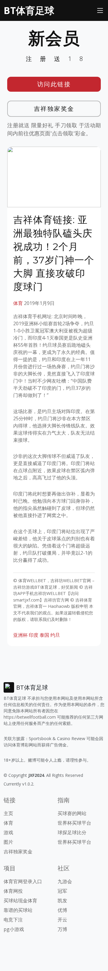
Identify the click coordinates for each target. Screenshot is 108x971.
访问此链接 (54, 84)
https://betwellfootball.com (30, 717)
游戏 (8, 832)
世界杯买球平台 (74, 823)
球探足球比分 (72, 832)
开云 (62, 919)
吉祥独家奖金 (54, 109)
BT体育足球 (29, 10)
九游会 (65, 881)
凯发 (62, 900)
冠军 (62, 891)
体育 (18, 303)
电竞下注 (13, 919)
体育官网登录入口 (23, 881)
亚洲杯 (20, 635)
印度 (33, 635)
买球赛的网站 (72, 813)
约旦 (55, 635)
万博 (62, 929)
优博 (62, 910)
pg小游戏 (14, 929)
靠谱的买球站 (18, 910)
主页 (8, 813)
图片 (8, 842)
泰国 (44, 635)
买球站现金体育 (20, 900)
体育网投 (13, 891)
